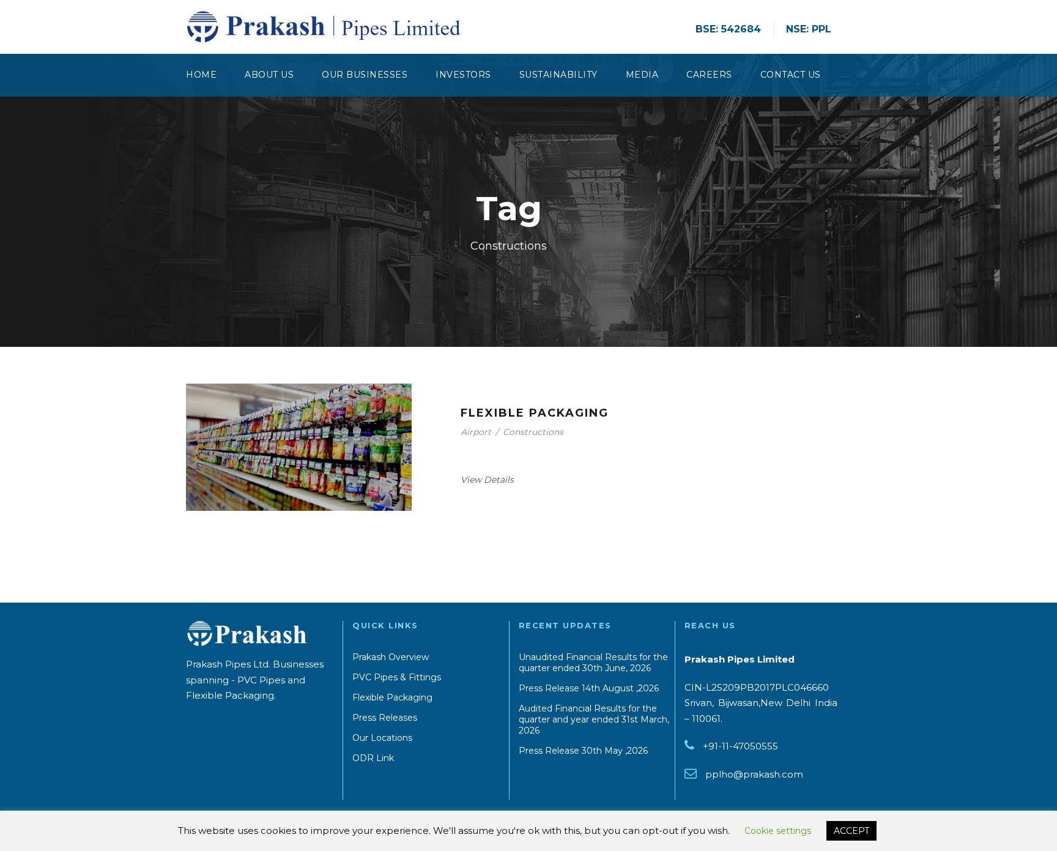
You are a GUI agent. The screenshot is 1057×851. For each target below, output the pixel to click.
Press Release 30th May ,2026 (583, 750)
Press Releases (384, 717)
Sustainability (558, 74)
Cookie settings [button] (777, 830)
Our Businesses (364, 74)
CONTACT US (790, 74)
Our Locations (382, 737)
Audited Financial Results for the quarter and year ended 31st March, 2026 (594, 719)
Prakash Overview (390, 657)
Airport (476, 431)
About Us (269, 74)
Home (201, 74)
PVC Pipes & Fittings (396, 677)
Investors (463, 74)
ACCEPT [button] (851, 830)
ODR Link (373, 758)
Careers (709, 74)
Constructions (533, 431)
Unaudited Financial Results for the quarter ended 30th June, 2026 (593, 663)
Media (642, 74)
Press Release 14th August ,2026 (589, 688)
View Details (487, 479)
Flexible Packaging (535, 413)
